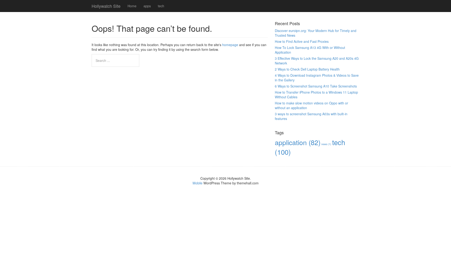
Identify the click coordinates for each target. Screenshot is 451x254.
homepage (230, 44)
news (326, 144)
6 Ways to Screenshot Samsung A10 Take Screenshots (316, 86)
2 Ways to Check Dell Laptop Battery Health (307, 69)
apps (147, 6)
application (297, 142)
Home (132, 6)
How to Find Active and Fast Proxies (302, 41)
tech (161, 6)
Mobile (197, 183)
